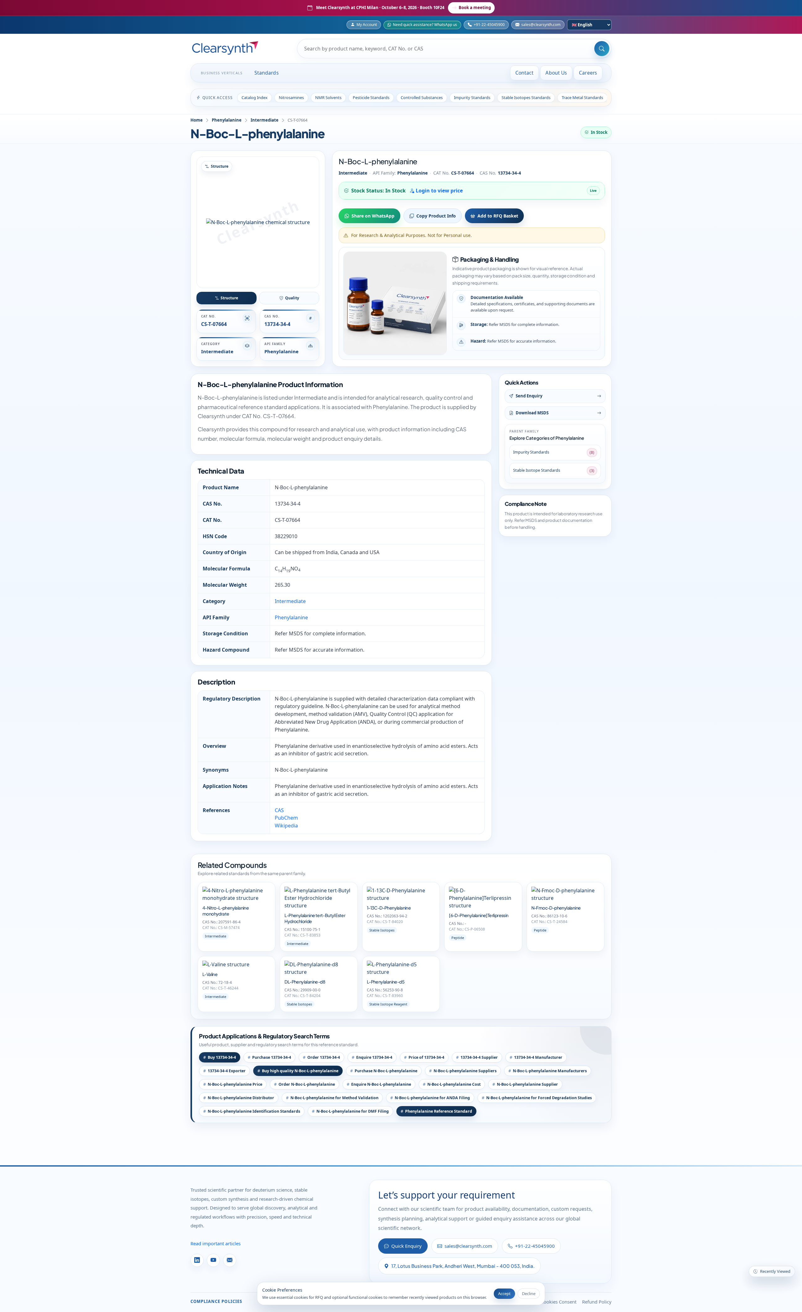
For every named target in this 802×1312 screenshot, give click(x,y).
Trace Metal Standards (582, 97)
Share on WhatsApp (373, 216)
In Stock (599, 132)
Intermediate (265, 120)
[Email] (229, 1260)
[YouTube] (213, 1260)
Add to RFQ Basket (497, 216)
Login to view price (438, 190)
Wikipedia (286, 825)
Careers (588, 72)
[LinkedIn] (197, 1260)
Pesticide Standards (371, 97)
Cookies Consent (558, 1302)
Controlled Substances (422, 97)
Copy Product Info (436, 216)
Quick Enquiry (406, 1246)
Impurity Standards (472, 97)
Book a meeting (475, 7)
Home (196, 120)
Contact (524, 72)
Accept (504, 1293)
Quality (292, 298)
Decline (528, 1293)
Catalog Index (255, 97)
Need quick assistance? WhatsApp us (425, 24)
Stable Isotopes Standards (526, 97)
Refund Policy (597, 1302)
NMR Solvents (328, 97)
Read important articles (215, 1243)
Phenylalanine (227, 120)
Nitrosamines (291, 97)
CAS (279, 810)
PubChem (286, 817)
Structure (229, 298)
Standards (266, 72)
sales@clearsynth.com (540, 24)
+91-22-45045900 (489, 24)
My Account (367, 24)
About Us (556, 72)
